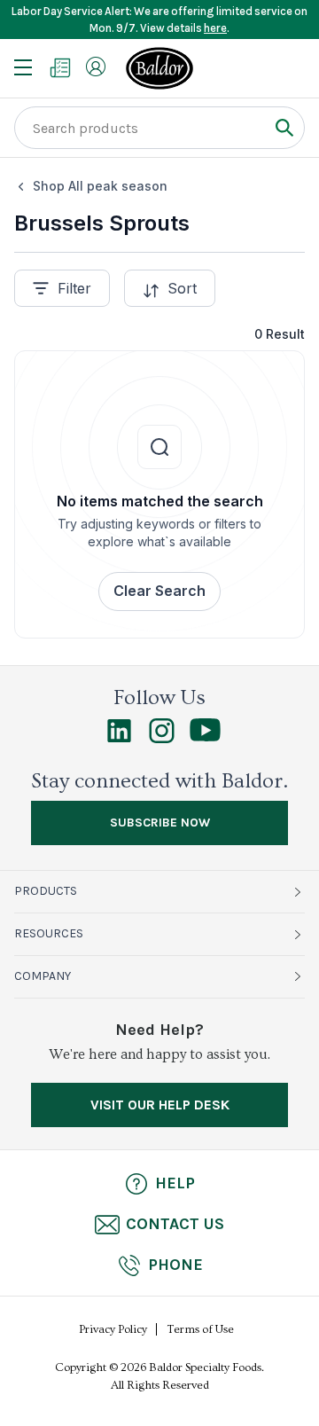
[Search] (284, 127)
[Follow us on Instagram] (162, 739)
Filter (74, 288)
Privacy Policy (113, 1329)
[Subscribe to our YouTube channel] (205, 737)
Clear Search (159, 590)
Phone (175, 1264)
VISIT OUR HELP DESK (160, 1104)
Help (175, 1183)
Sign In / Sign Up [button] (95, 66)
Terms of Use (200, 1329)
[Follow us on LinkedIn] (119, 739)
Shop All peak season (100, 185)
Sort (182, 288)
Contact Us (175, 1224)
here (215, 28)
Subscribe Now (160, 822)
